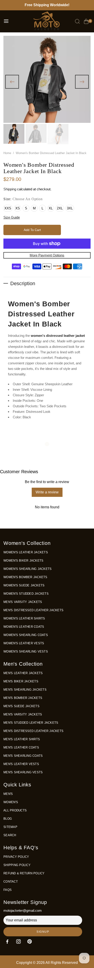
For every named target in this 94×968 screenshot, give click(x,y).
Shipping (9, 189)
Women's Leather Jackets (25, 552)
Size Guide (11, 217)
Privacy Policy (16, 856)
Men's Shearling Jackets (25, 689)
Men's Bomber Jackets (22, 698)
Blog (7, 818)
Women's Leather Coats (23, 626)
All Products (15, 810)
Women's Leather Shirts (24, 618)
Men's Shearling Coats (23, 755)
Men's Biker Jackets (20, 681)
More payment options (47, 255)
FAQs (7, 890)
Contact (10, 881)
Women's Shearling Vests (25, 651)
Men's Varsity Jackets (22, 602)
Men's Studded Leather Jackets (30, 722)
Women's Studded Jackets (26, 593)
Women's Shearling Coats (25, 635)
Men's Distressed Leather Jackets (33, 610)
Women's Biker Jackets (23, 560)
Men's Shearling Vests (23, 772)
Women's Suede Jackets (23, 585)
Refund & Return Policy (24, 873)
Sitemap (10, 827)
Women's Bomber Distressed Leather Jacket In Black (41, 314)
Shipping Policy (17, 865)
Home (7, 153)
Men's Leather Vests (21, 764)
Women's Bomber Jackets (25, 577)
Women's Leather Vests (23, 643)
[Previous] (12, 82)
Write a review (47, 492)
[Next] (82, 82)
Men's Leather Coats (21, 747)
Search (9, 835)
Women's (10, 802)
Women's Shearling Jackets (27, 569)
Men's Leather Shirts (21, 739)
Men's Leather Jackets (23, 673)
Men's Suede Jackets (21, 706)
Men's (8, 794)
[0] (86, 22)
